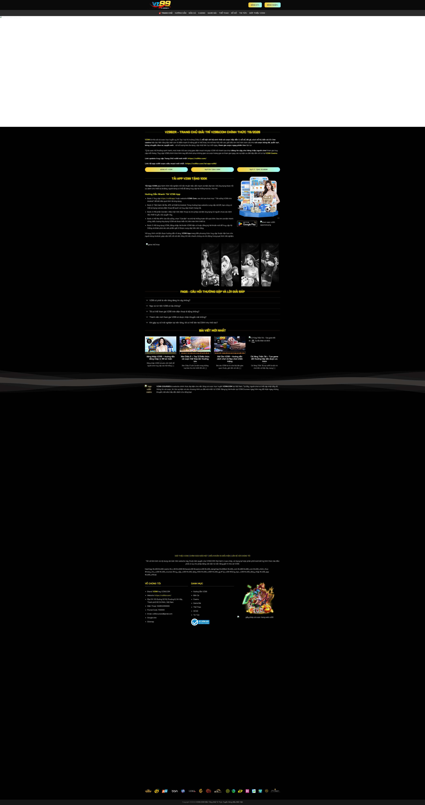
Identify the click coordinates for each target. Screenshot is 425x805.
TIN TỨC (243, 13)
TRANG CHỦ (167, 13)
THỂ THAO (224, 13)
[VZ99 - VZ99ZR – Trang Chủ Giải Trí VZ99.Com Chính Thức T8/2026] (160, 5)
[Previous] (144, 355)
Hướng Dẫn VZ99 (200, 591)
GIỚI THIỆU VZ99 (257, 13)
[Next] (280, 355)
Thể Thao (197, 607)
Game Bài (197, 603)
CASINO (201, 13)
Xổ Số (195, 611)
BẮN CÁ (192, 13)
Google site (151, 617)
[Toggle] (147, 300)
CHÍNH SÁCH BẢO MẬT (199, 556)
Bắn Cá (196, 595)
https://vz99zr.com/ (163, 595)
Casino (196, 599)
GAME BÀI (212, 13)
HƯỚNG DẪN (180, 13)
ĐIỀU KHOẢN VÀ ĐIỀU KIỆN (219, 556)
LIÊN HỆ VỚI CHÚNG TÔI (241, 556)
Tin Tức (196, 615)
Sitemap (150, 621)
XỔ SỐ (234, 13)
